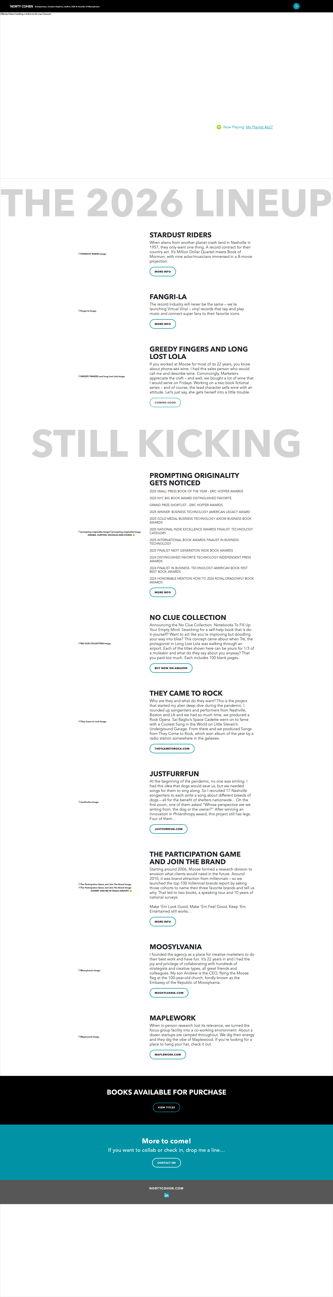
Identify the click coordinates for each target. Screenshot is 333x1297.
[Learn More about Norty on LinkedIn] (166, 1195)
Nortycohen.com (166, 1188)
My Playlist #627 (259, 127)
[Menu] (296, 6)
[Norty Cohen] (21, 6)
